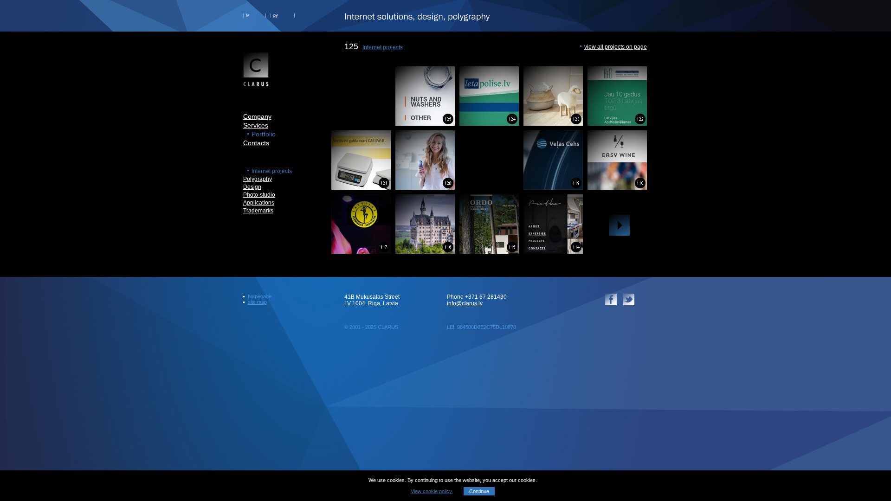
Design (252, 187)
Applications (258, 202)
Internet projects (382, 47)
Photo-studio (259, 195)
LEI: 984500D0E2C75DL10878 (481, 327)
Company (257, 116)
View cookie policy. (432, 491)
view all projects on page (615, 47)
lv (247, 15)
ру (275, 15)
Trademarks (258, 210)
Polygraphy (257, 179)
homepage (259, 296)
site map (257, 302)
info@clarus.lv (465, 303)
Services (255, 125)
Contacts (256, 143)
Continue (479, 491)
